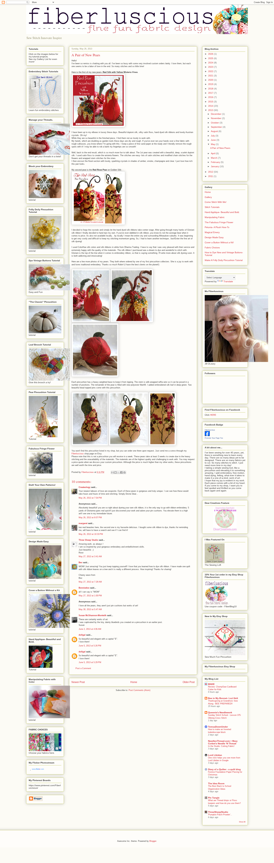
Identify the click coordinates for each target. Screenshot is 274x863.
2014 (211, 106)
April (213, 153)
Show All (242, 822)
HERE (213, 415)
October (215, 122)
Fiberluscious (78, 453)
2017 (211, 93)
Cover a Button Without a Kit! (219, 242)
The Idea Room (216, 783)
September (217, 127)
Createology (84, 487)
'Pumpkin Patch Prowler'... (220, 814)
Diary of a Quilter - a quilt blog (224, 769)
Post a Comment (83, 668)
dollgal (82, 635)
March (214, 158)
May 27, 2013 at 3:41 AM (90, 556)
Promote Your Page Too (214, 438)
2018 (211, 88)
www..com (38, 769)
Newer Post (78, 682)
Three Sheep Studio (88, 540)
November (216, 118)
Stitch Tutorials (212, 207)
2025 (211, 58)
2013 (211, 110)
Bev (80, 562)
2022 (211, 71)
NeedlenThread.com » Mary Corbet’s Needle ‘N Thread (223, 742)
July (213, 135)
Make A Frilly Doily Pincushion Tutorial (224, 260)
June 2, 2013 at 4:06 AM (90, 629)
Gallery (208, 197)
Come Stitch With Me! (215, 202)
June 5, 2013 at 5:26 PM (90, 645)
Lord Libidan (215, 755)
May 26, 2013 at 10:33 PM (91, 534)
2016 (211, 97)
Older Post (189, 682)
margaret (83, 523)
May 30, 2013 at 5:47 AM (90, 609)
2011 (211, 176)
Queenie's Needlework (220, 712)
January (215, 166)
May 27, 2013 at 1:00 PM (90, 595)
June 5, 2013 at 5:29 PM (90, 662)
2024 (211, 62)
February (216, 162)
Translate (228, 281)
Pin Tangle (213, 797)
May (213, 144)
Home (133, 682)
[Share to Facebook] (121, 472)
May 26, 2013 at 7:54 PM (90, 498)
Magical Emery (212, 232)
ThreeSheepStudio (218, 812)
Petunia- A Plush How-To (217, 227)
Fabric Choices (212, 247)
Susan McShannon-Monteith (92, 615)
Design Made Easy (214, 237)
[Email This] (112, 472)
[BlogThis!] (115, 472)
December (216, 114)
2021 (211, 75)
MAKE (211, 684)
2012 (211, 172)
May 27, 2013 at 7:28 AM (90, 582)
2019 (211, 84)
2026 (211, 54)
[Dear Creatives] (225, 530)
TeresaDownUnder (218, 726)
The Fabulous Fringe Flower (219, 222)
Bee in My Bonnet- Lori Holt (223, 698)
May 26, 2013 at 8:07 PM (90, 517)
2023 (211, 67)
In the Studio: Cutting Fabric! (221, 746)
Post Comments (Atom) (139, 690)
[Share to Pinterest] (124, 472)
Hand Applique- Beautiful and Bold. (222, 212)
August (215, 131)
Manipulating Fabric (215, 217)
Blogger (152, 841)
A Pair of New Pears (220, 148)
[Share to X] (118, 472)
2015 (211, 101)
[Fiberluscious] (207, 435)
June (213, 140)
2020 (211, 80)
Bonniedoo (84, 588)
